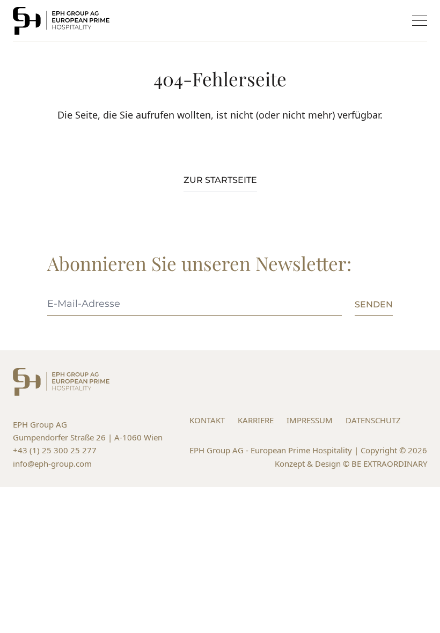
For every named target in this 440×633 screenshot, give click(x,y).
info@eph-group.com (52, 463)
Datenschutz (373, 420)
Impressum (310, 420)
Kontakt (207, 420)
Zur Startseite (220, 180)
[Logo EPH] (61, 20)
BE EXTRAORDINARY (389, 463)
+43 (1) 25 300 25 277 (55, 450)
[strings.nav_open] (419, 20)
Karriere (256, 420)
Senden (374, 304)
